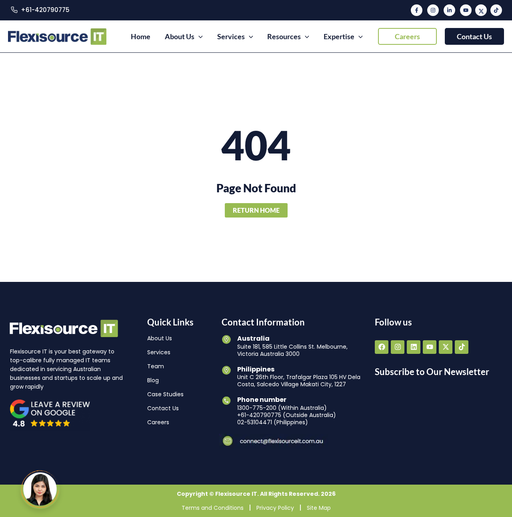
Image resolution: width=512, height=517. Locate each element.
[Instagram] (433, 10)
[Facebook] (416, 10)
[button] (407, 36)
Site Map (319, 508)
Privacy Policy (275, 508)
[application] (198, 36)
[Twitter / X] (481, 10)
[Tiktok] (496, 10)
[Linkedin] (449, 10)
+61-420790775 (45, 10)
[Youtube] (466, 10)
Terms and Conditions (213, 508)
